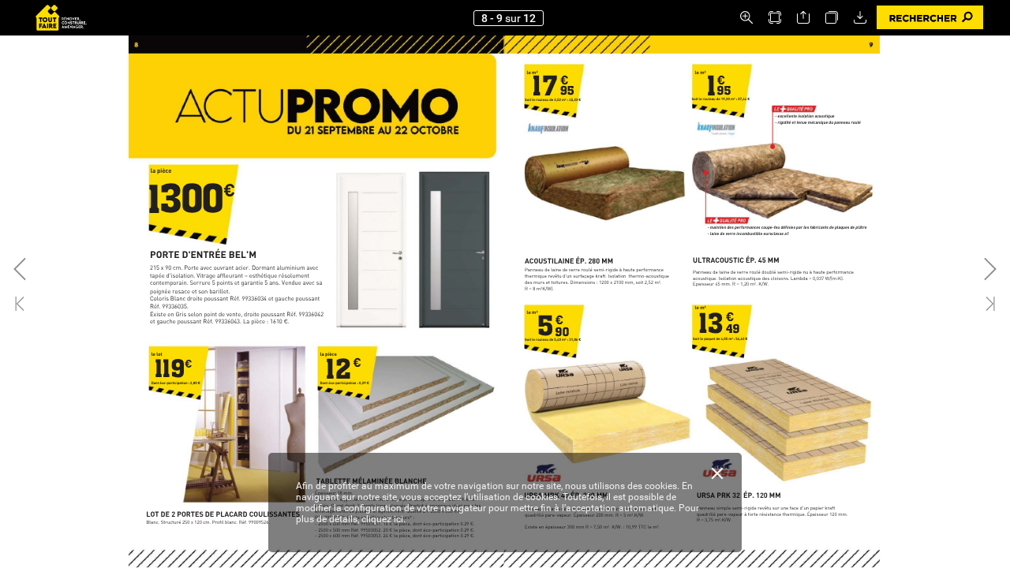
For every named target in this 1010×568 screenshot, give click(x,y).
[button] (746, 18)
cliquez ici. (383, 519)
